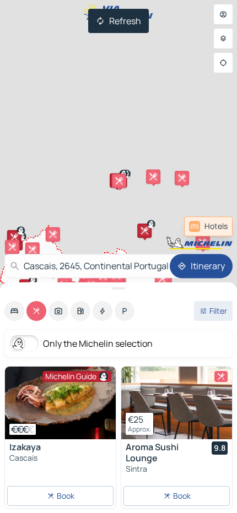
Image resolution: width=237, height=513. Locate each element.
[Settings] (223, 38)
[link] (208, 226)
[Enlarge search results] (118, 288)
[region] (60, 403)
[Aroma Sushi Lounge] (176, 403)
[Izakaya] (60, 403)
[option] (14, 311)
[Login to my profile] (223, 14)
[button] (182, 178)
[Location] (223, 63)
